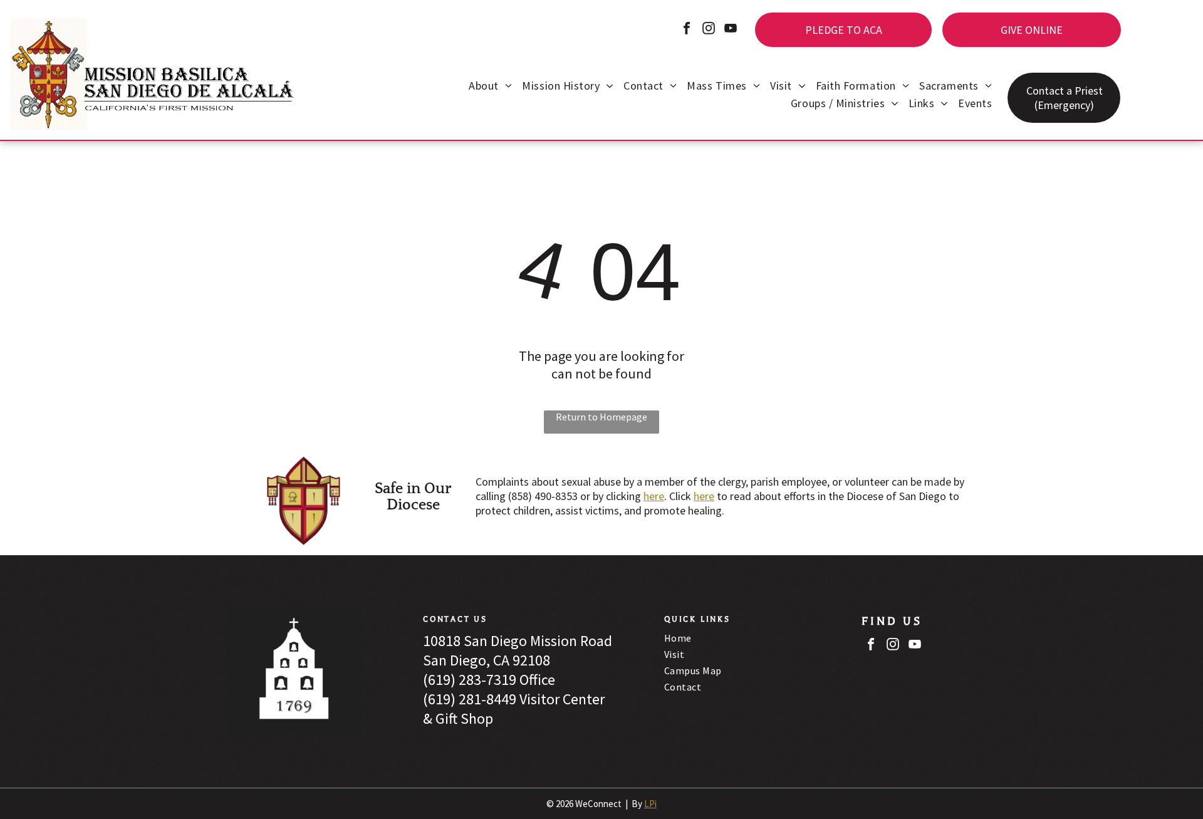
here (653, 496)
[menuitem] (490, 87)
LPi (650, 804)
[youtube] (730, 30)
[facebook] (686, 30)
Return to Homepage (601, 416)
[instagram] (708, 30)
